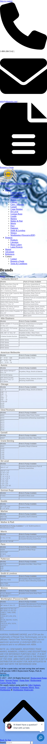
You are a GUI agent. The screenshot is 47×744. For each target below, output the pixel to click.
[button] (16, 183)
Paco (3, 544)
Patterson (5, 559)
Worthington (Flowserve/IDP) (14, 599)
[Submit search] (32, 742)
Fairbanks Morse (27, 687)
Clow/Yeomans (8, 410)
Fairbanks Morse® (9, 279)
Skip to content (6, 1)
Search (3, 742)
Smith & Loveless (9, 573)
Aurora (4, 365)
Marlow (4, 511)
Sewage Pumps (11, 680)
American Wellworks (10, 352)
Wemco (4, 588)
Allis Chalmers (7, 318)
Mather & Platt (7, 522)
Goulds (4, 501)
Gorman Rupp (7, 490)
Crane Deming (7, 441)
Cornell (4, 432)
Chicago (4, 384)
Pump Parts (24, 680)
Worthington (5, 690)
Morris (4, 531)
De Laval (5, 461)
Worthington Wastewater (23, 690)
